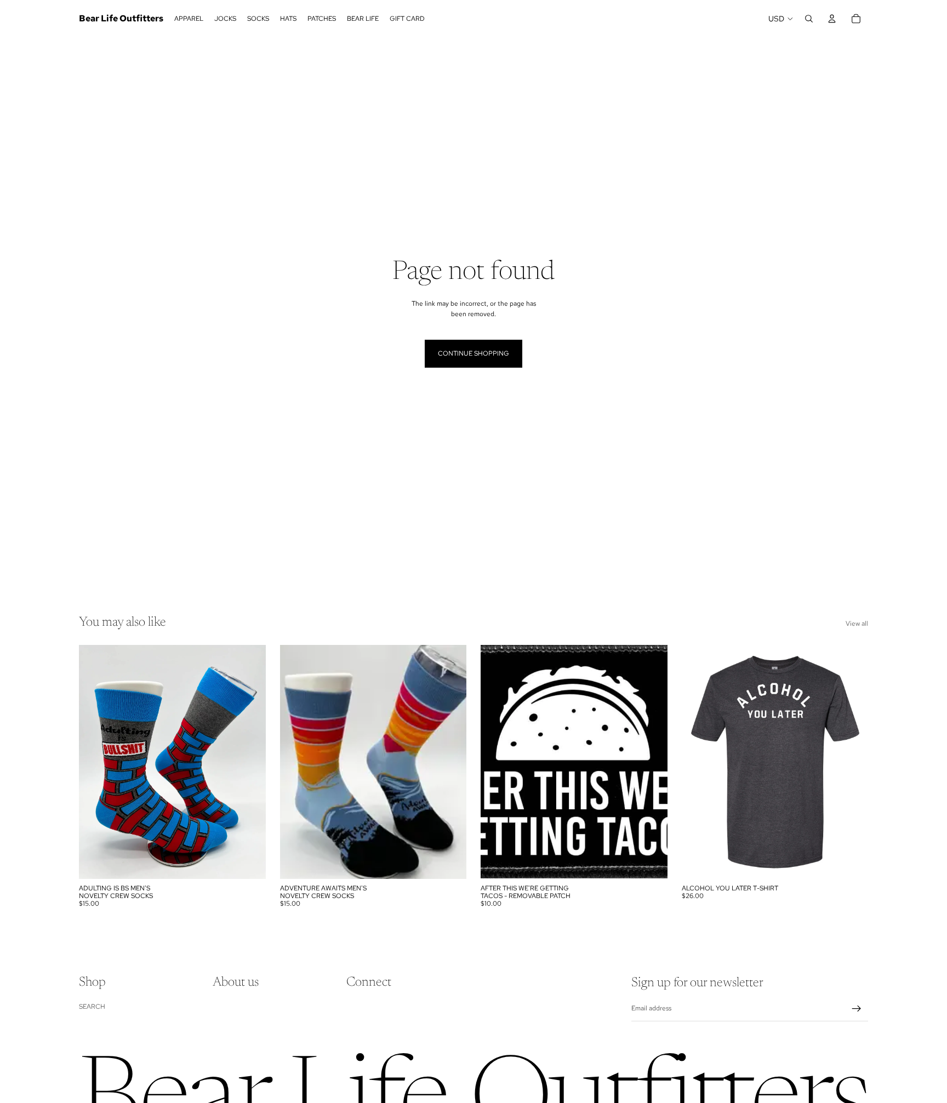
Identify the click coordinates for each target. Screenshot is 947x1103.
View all (857, 623)
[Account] (832, 19)
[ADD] (249, 862)
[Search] (809, 19)
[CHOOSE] (851, 862)
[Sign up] (856, 1008)
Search (92, 1006)
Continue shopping (473, 353)
